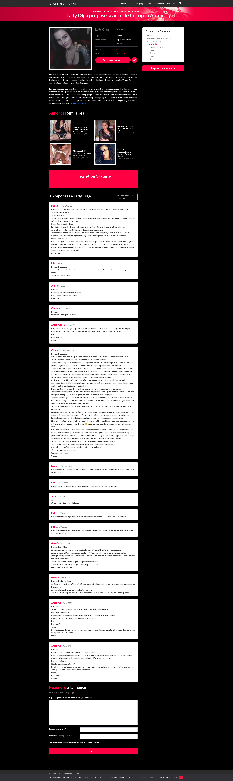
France (150, 35)
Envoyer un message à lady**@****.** (124, 197)
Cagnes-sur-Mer (156, 47)
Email (61, 735)
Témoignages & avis (142, 3)
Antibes (137, 11)
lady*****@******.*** (124, 53)
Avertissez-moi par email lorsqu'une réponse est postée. (76, 742)
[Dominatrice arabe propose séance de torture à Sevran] (60, 130)
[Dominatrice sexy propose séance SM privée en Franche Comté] (105, 154)
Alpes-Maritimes (127, 11)
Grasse (152, 53)
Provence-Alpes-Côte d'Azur (111, 11)
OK (181, 777)
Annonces (125, 3)
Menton (152, 56)
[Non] (230, 777)
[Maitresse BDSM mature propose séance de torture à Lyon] (60, 154)
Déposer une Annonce (163, 68)
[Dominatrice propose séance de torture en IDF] (105, 130)
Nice (151, 59)
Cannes (152, 50)
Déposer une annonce (165, 3)
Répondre (93, 751)
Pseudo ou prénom (57, 729)
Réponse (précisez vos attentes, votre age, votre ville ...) (72, 697)
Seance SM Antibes (78, 103)
